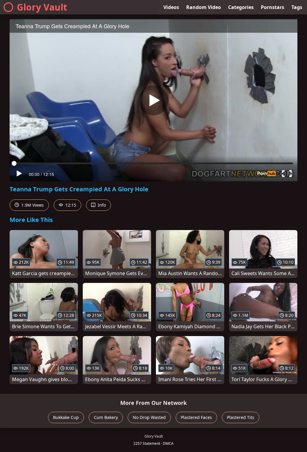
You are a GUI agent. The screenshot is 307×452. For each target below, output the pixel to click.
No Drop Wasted (149, 417)
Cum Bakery (106, 417)
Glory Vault (42, 7)
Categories (241, 7)
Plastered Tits (240, 417)
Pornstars (272, 7)
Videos (171, 7)
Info (101, 205)
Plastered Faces (196, 417)
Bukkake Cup (66, 417)
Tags (296, 7)
